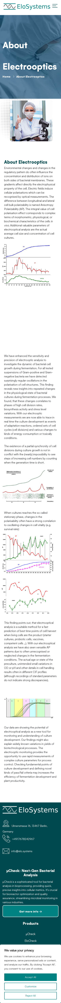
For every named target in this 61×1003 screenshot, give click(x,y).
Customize (30, 986)
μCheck (30, 934)
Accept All (30, 977)
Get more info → (30, 911)
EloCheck (31, 941)
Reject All (30, 995)
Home (7, 76)
